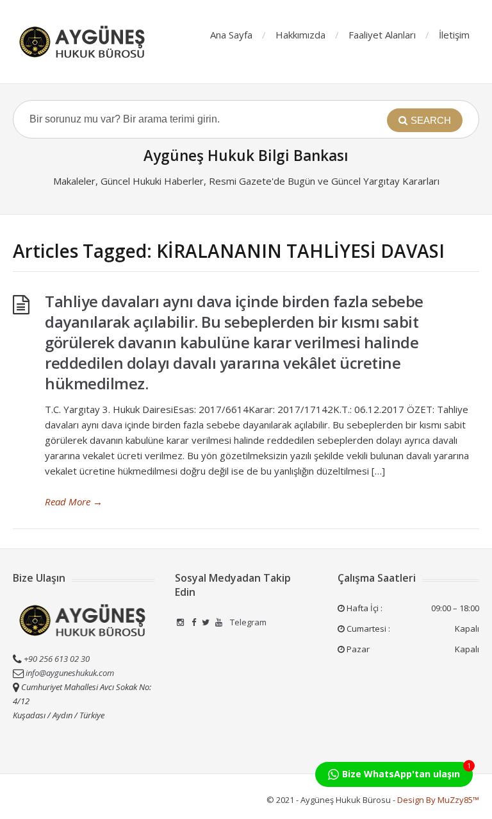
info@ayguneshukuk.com (70, 673)
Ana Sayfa (231, 34)
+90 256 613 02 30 (56, 658)
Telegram (247, 622)
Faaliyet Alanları (382, 34)
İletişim (454, 34)
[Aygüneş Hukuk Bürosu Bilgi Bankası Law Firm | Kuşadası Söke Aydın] (83, 41)
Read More (73, 501)
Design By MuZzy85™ (438, 800)
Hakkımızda (300, 34)
